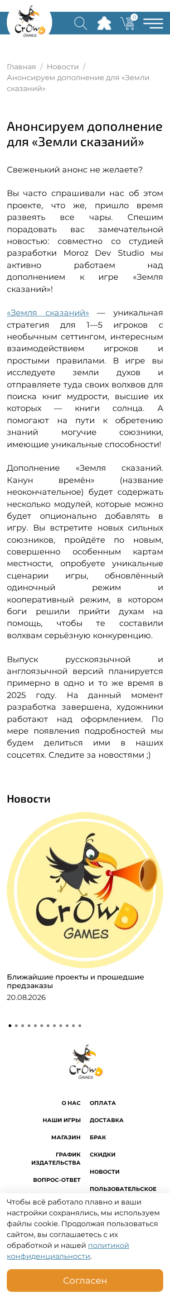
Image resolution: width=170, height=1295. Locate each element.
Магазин (66, 1137)
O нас (71, 1102)
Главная (21, 66)
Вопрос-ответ (57, 1179)
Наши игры (62, 1120)
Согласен (85, 1280)
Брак (98, 1137)
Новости (63, 66)
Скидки (103, 1154)
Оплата (103, 1102)
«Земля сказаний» (48, 312)
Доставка (107, 1120)
